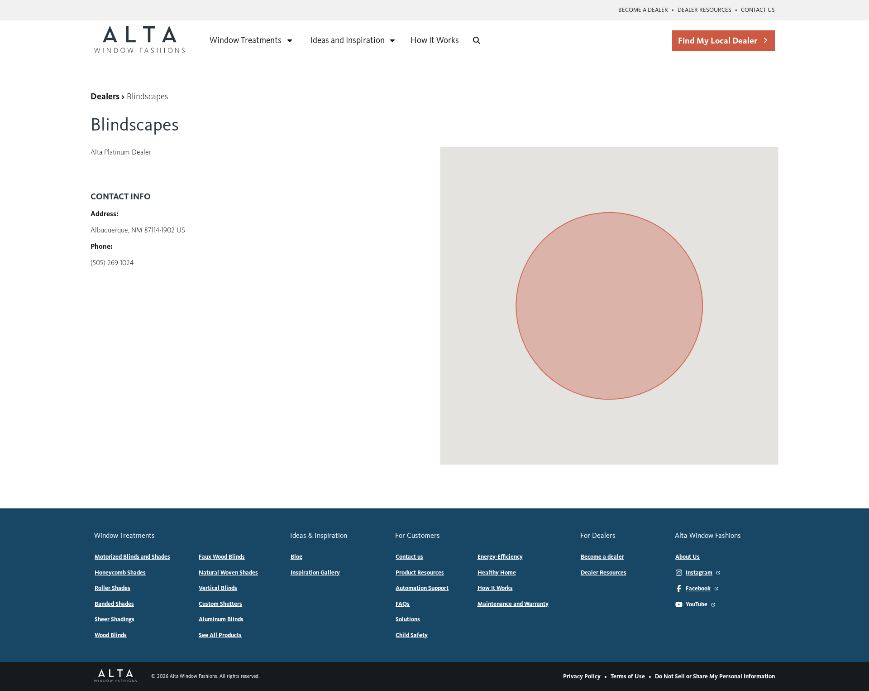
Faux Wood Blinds (222, 557)
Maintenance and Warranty (513, 604)
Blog (296, 557)
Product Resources (420, 572)
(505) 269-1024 (112, 262)
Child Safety (412, 635)
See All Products (220, 635)
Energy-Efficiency (500, 557)
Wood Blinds (111, 635)
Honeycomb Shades (120, 572)
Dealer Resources (704, 10)
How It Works (435, 40)
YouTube (696, 604)
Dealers (105, 96)
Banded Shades (114, 604)
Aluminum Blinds (221, 619)
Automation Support (422, 588)
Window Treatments (246, 40)
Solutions (408, 619)
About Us (687, 557)
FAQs (403, 604)
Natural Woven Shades (228, 572)
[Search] (476, 40)
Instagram (699, 572)
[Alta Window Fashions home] (139, 40)
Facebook (698, 588)
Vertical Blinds (218, 588)
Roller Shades (112, 588)
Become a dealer (643, 10)
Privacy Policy (582, 676)
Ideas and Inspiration (347, 40)
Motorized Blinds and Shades (132, 557)
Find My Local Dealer (717, 40)
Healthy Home (496, 572)
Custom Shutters (220, 604)
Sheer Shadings (114, 619)
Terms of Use (628, 676)
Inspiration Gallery (315, 572)
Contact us (758, 10)
